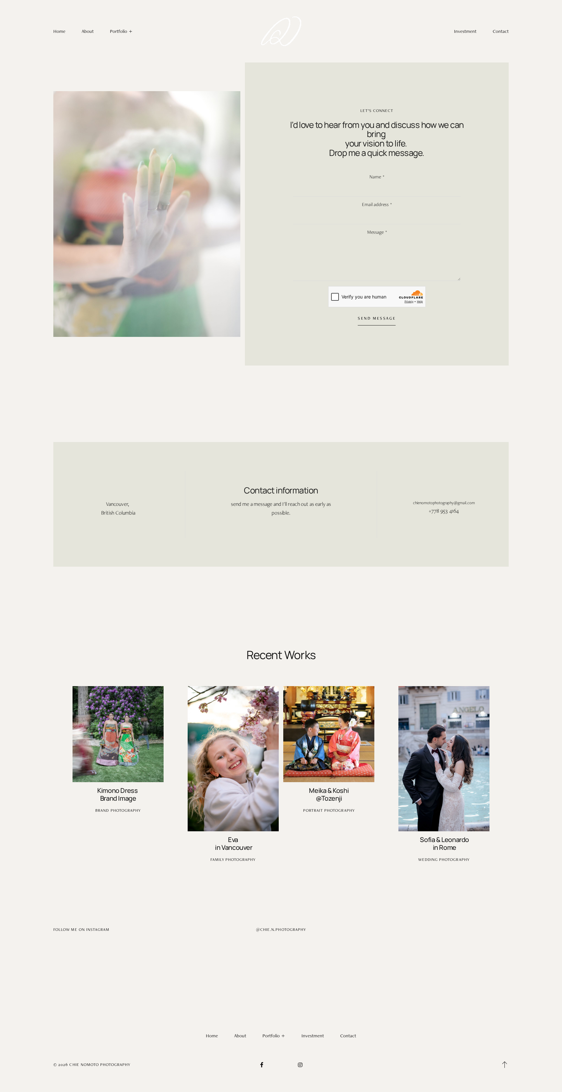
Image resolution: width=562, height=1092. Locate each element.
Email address (375, 204)
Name (375, 176)
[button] (505, 1065)
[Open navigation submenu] (131, 31)
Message (375, 232)
